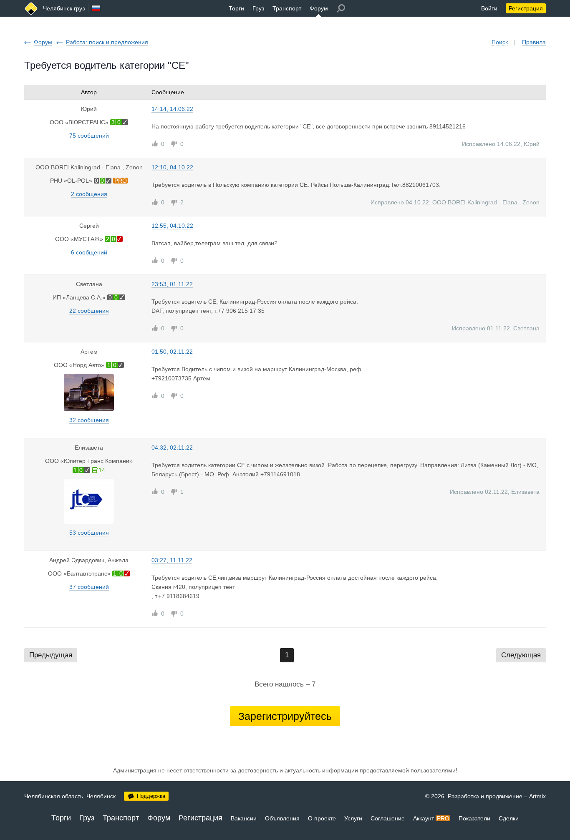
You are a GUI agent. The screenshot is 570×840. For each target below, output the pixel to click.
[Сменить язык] (96, 8)
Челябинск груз (64, 8)
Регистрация (526, 8)
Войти (489, 8)
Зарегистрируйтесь (285, 716)
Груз (258, 8)
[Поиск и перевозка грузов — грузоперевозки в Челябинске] (31, 8)
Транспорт (286, 8)
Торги (236, 8)
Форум (319, 8)
